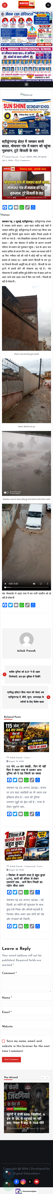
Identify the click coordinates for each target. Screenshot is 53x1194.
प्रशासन (29, 157)
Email (7, 1012)
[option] (26, 1108)
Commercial (29, 866)
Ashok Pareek (11, 157)
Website (7, 1026)
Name (7, 997)
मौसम (35, 157)
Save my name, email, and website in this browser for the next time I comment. (26, 1046)
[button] (43, 1077)
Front (22, 157)
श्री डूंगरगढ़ (42, 157)
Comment (9, 973)
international (20, 1109)
